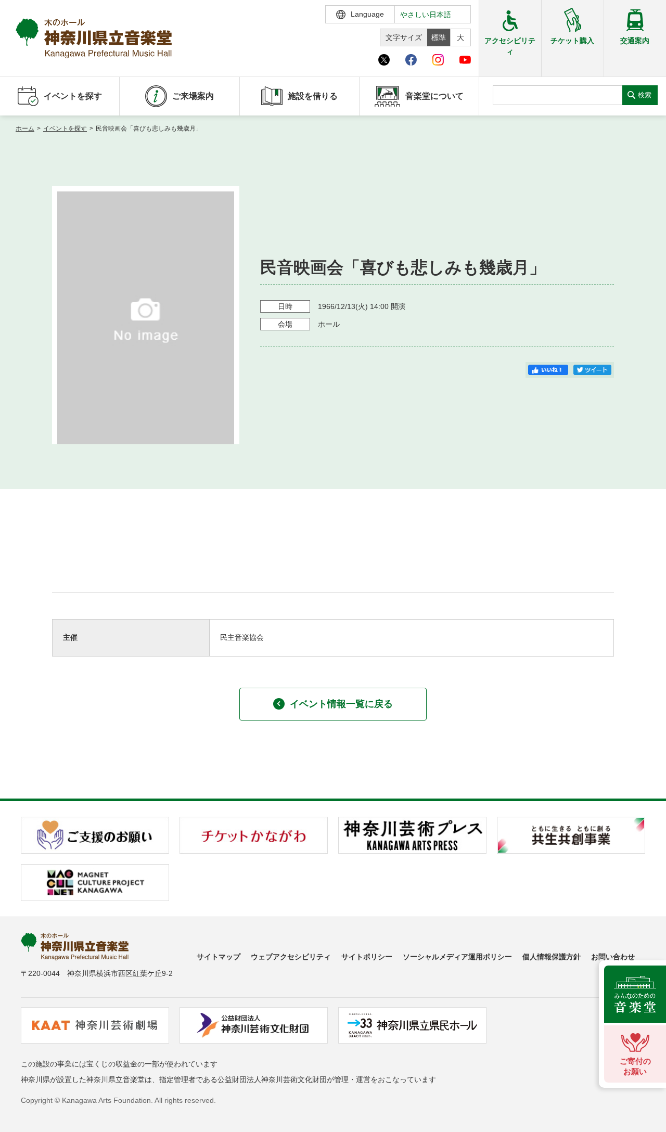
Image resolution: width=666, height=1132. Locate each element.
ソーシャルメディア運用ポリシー (457, 957)
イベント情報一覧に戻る (341, 704)
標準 (438, 37)
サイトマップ (218, 957)
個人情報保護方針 (551, 957)
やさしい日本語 (425, 14)
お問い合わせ (613, 957)
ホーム (25, 128)
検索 (644, 95)
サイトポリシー (366, 957)
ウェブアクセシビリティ (291, 957)
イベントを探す (65, 128)
